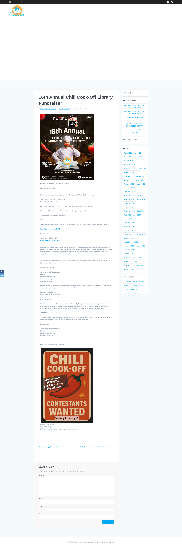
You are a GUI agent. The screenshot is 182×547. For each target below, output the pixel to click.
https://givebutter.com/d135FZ (50, 229)
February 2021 (129, 199)
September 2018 (129, 257)
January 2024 (128, 180)
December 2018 (129, 250)
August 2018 (141, 257)
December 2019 (129, 223)
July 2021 (140, 195)
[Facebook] (2, 272)
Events (135, 281)
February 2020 (129, 219)
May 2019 (127, 242)
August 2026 (128, 153)
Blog (107, 11)
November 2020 (129, 203)
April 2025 (127, 176)
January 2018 (128, 269)
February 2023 (129, 184)
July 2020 (140, 211)
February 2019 (129, 246)
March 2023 (139, 180)
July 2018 (127, 261)
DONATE (88, 11)
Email (41, 506)
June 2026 (127, 157)
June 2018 (136, 261)
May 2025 (135, 172)
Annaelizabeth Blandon (48, 109)
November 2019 (129, 226)
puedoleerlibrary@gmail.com (49, 240)
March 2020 (137, 215)
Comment (42, 475)
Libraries (79, 11)
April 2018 (127, 265)
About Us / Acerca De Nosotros (160, 11)
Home (70, 11)
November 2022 (129, 188)
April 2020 (127, 215)
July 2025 (127, 172)
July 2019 (127, 238)
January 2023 (140, 184)
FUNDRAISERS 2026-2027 (135, 11)
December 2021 (129, 192)
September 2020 (129, 211)
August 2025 (141, 168)
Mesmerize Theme (108, 542)
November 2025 (129, 164)
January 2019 (140, 246)
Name (41, 498)
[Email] (2, 275)
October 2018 (128, 254)
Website (41, 514)
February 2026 (138, 157)
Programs (98, 11)
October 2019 (128, 230)
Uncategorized (64, 109)
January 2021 (140, 199)
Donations (127, 281)
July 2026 (137, 153)
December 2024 (138, 176)
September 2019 (129, 234)
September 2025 (129, 168)
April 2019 (136, 242)
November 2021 (129, 195)
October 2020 (128, 207)
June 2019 (136, 238)
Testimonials (117, 11)
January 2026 (128, 161)
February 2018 (138, 265)
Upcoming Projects (130, 289)
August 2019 (141, 234)
